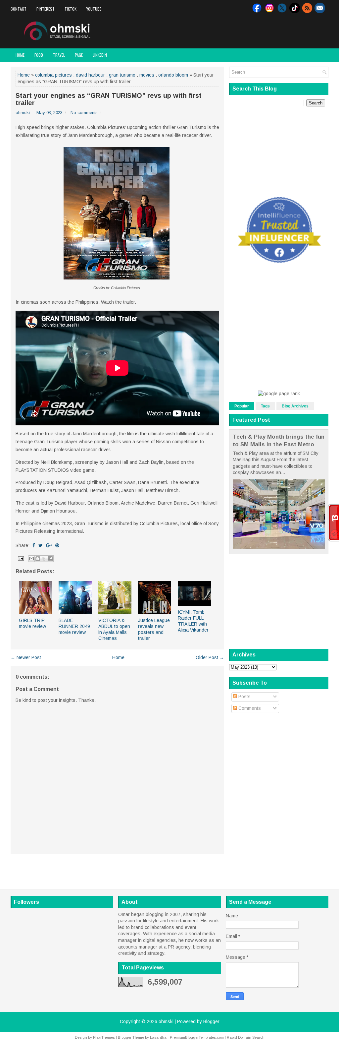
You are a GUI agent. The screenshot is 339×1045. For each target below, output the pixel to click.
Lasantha (158, 1037)
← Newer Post (26, 657)
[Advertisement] (250, 31)
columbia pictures (53, 75)
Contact (18, 9)
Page (79, 55)
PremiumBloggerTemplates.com (197, 1037)
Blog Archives (295, 406)
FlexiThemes (104, 1037)
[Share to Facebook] (50, 558)
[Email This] (31, 558)
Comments (249, 708)
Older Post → (210, 657)
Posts (244, 696)
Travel (59, 55)
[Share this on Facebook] (34, 545)
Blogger (211, 1021)
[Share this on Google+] (49, 545)
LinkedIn (100, 55)
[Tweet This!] (40, 545)
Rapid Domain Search (246, 1037)
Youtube (93, 9)
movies (146, 75)
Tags (265, 406)
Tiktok (70, 9)
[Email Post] (20, 558)
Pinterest (45, 9)
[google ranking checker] (279, 393)
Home (20, 55)
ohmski (166, 1021)
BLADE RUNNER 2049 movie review (74, 626)
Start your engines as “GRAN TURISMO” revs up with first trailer (109, 99)
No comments (84, 112)
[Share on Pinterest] (57, 545)
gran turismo (122, 75)
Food (38, 55)
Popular (241, 406)
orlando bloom (173, 75)
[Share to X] (44, 558)
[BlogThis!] (37, 558)
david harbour (90, 75)
